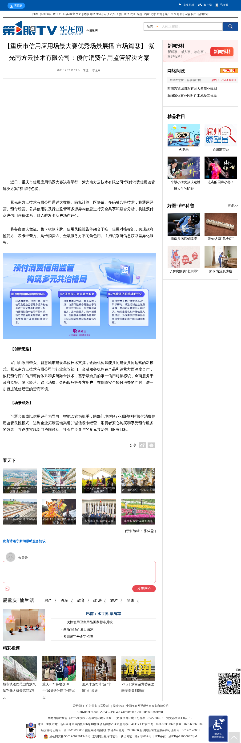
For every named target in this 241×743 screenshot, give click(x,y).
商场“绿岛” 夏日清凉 (77, 629)
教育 (72, 14)
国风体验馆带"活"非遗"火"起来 (96, 687)
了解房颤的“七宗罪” (183, 271)
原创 (180, 14)
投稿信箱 (118, 705)
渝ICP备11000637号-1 (183, 736)
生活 (99, 14)
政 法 (97, 600)
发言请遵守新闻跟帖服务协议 (24, 541)
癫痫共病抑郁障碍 (184, 239)
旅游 (159, 14)
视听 (133, 14)
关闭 (238, 669)
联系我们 (105, 705)
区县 (66, 14)
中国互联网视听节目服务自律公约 (147, 705)
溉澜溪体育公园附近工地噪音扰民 (192, 95)
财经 (92, 14)
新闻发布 (203, 14)
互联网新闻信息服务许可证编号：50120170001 (170, 730)
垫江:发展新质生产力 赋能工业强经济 (59, 489)
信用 (194, 14)
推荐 (35, 14)
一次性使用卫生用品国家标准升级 (87, 622)
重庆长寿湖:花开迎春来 (138, 521)
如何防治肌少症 (220, 271)
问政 (107, 14)
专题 (139, 14)
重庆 (49, 14)
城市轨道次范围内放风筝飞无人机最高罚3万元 (19, 690)
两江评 (57, 14)
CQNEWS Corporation (122, 712)
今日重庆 (92, 30)
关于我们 (78, 705)
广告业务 (91, 705)
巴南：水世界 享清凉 (103, 614)
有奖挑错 (188, 5)
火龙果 (184, 149)
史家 (153, 14)
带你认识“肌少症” (221, 239)
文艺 (78, 14)
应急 (187, 14)
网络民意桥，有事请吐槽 (185, 80)
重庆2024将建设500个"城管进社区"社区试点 (58, 690)
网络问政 (176, 70)
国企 (173, 14)
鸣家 (147, 14)
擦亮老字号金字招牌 (77, 636)
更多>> (233, 205)
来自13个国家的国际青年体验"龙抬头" (59, 520)
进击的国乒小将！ (221, 182)
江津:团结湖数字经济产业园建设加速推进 (20, 489)
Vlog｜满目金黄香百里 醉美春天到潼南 (137, 687)
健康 (86, 14)
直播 (119, 14)
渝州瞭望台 (221, 149)
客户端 (208, 5)
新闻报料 (222, 51)
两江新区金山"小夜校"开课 (138, 490)
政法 (126, 14)
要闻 (43, 14)
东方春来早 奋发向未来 (98, 521)
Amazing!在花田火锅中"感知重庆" (99, 489)
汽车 (113, 14)
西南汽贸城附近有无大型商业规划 (192, 88)
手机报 (224, 5)
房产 (167, 14)
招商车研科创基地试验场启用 (20, 520)
